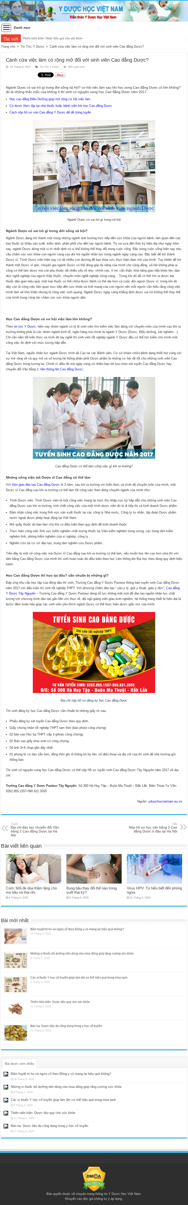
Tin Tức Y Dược (32, 46)
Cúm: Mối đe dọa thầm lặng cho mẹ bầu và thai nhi (31, 890)
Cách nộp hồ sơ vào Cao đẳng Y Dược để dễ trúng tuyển (50, 112)
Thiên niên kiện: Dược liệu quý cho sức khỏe (52, 38)
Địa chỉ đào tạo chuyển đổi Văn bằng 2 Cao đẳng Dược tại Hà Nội (35, 829)
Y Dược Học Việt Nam (124, 1194)
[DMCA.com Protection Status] (94, 1179)
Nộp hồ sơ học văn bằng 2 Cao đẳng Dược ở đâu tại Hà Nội (153, 827)
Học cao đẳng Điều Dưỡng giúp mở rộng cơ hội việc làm (50, 99)
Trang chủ (8, 46)
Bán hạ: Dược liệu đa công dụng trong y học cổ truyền (66, 1026)
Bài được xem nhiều (19, 1064)
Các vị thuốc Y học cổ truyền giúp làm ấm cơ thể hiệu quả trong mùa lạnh (79, 977)
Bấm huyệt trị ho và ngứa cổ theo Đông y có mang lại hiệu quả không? (77, 929)
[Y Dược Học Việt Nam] (94, 11)
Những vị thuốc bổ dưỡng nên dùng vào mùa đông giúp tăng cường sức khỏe (82, 953)
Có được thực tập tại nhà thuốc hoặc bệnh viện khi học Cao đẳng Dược (61, 106)
